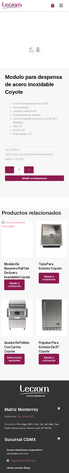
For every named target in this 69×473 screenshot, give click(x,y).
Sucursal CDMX (20, 439)
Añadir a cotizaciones (34, 178)
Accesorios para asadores (36, 154)
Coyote (19, 159)
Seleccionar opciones (14, 359)
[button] (61, 5)
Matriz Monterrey (21, 409)
